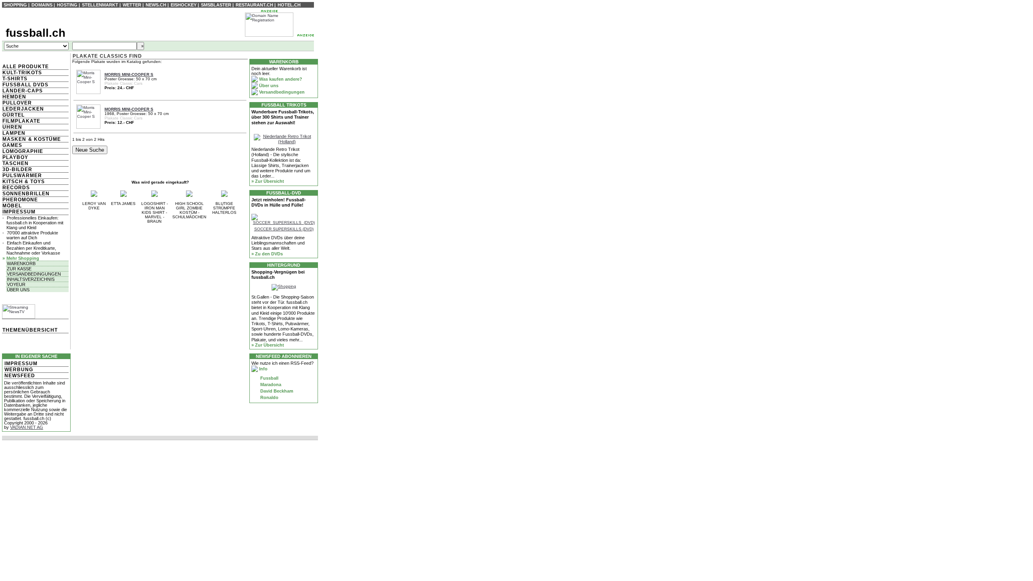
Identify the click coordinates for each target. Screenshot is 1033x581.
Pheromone (20, 200)
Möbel (12, 206)
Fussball (268, 378)
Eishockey (184, 4)
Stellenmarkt (100, 4)
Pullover (17, 103)
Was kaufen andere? (280, 79)
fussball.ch (35, 33)
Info (263, 368)
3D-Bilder (17, 169)
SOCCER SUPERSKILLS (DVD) (284, 229)
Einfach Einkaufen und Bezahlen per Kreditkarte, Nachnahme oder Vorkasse (33, 247)
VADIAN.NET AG (26, 427)
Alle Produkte (25, 66)
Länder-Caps (22, 91)
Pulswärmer (22, 175)
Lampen (13, 133)
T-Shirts (14, 79)
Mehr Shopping (22, 258)
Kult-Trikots (22, 72)
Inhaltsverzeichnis (30, 279)
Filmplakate (21, 121)
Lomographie (22, 151)
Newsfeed (19, 375)
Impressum (19, 212)
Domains (41, 4)
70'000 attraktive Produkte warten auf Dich (32, 235)
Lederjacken (23, 109)
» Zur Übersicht (267, 181)
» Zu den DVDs (267, 253)
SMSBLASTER (216, 4)
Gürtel (13, 115)
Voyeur (16, 284)
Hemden (14, 97)
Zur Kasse (19, 268)
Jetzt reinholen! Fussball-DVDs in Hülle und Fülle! (278, 202)
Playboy (15, 157)
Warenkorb (21, 263)
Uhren (12, 127)
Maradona (270, 384)
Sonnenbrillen (26, 193)
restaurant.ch (254, 4)
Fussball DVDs (25, 85)
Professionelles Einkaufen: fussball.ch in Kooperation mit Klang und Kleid (34, 222)
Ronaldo (268, 397)
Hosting (67, 4)
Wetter (132, 4)
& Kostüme (44, 139)
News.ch (156, 4)
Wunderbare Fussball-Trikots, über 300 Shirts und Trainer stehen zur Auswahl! (282, 117)
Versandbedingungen (34, 274)
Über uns (18, 289)
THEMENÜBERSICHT (30, 330)
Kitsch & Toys (23, 181)
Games (12, 145)
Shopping (15, 4)
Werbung (18, 369)
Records (16, 187)
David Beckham (276, 391)
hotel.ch (289, 4)
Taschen (15, 163)
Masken (14, 139)
